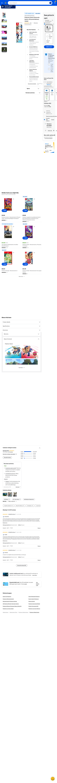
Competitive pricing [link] (10, 473)
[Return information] (53, 24)
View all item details (32, 83)
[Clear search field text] (48, 3)
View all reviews (7, 457)
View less (17, 486)
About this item (6, 317)
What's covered (51, 58)
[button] (17, 32)
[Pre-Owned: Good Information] (47, 39)
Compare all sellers (48, 138)
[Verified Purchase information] (15, 514)
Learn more (49, 126)
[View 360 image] (19, 37)
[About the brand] (38, 339)
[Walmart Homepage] (5, 3)
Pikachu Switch (32, 601)
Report (39, 528)
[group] (31, 22)
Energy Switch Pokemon (34, 598)
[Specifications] (40, 326)
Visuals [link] (7, 481)
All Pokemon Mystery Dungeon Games (11, 603)
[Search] (50, 3)
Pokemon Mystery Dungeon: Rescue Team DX (12, 606)
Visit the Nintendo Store (29, 15)
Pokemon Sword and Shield (34, 603)
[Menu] (2, 3)
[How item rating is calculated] (16, 454)
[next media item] (19, 31)
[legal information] (52, 20)
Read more (5, 522)
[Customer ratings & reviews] (40, 447)
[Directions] (40, 330)
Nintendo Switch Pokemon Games (10, 601)
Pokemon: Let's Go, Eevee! (8, 608)
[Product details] (40, 322)
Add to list (50, 130)
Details (52, 119)
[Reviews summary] (32, 22)
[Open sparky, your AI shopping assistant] (53, 779)
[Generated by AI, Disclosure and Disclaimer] (41, 84)
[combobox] (30, 3)
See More (21, 367)
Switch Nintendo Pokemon (34, 596)
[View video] (19, 33)
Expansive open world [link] (10, 468)
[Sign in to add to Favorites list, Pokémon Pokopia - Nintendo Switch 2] (13, 252)
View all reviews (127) (21, 565)
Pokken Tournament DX (33, 606)
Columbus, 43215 (47, 103)
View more (21, 276)
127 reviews (10, 451)
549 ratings (36, 22)
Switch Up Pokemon (7, 596)
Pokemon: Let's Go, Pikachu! (34, 608)
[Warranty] (38, 334)
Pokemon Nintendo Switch (8, 598)
